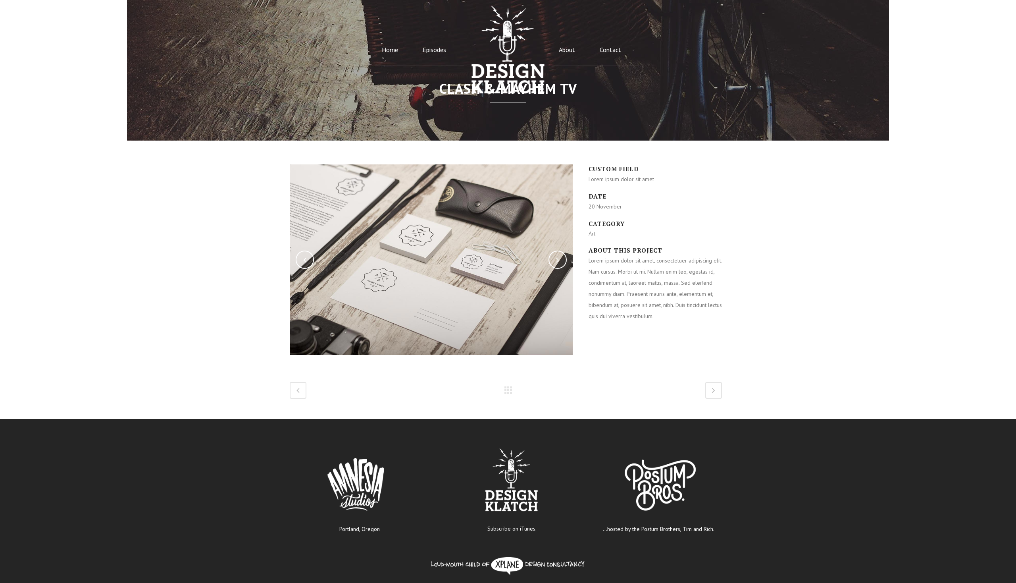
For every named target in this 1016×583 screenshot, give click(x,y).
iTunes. (528, 528)
